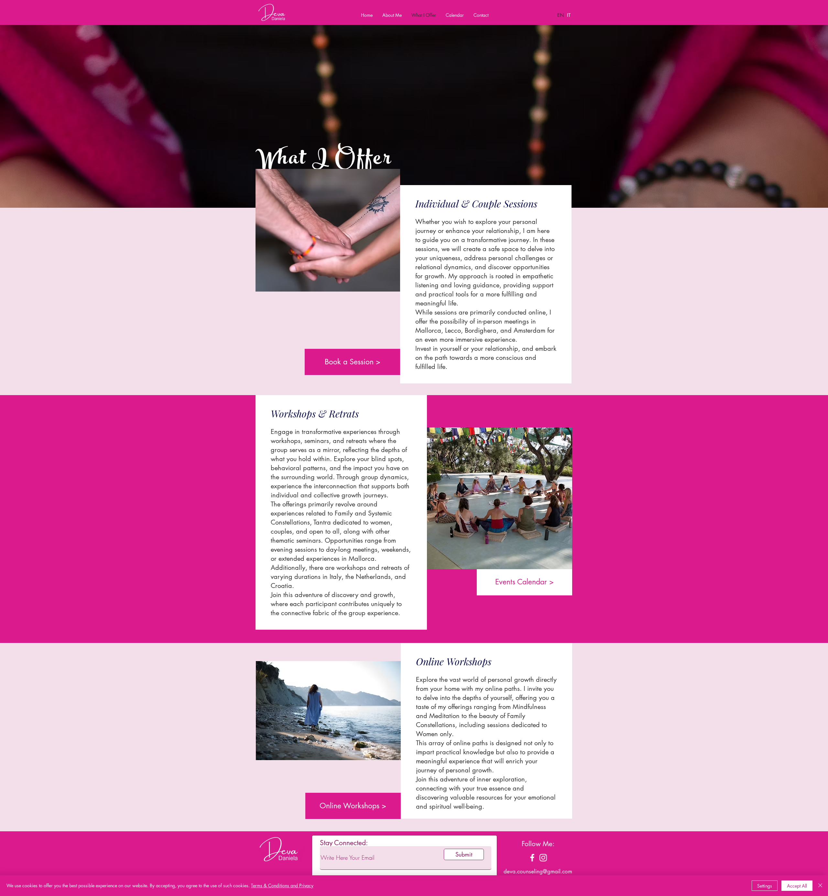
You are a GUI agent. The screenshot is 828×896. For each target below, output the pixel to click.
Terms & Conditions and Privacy (282, 885)
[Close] (820, 885)
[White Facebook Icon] (532, 858)
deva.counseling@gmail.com (538, 871)
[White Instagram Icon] (543, 858)
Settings (764, 886)
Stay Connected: (344, 842)
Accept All (797, 886)
